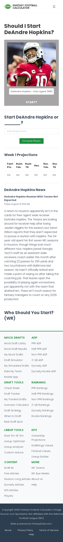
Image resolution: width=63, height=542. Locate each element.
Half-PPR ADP (39, 349)
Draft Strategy (12, 410)
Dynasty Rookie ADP (43, 371)
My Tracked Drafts (15, 399)
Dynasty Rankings (42, 410)
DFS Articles (11, 490)
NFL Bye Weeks (40, 473)
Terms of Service (49, 530)
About (8, 530)
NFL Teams (38, 468)
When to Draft (12, 416)
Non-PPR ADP (39, 354)
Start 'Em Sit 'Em (14, 435)
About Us (37, 479)
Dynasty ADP (39, 365)
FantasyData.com (42, 523)
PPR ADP (36, 343)
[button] (54, 6)
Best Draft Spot (13, 421)
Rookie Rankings (41, 416)
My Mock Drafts (13, 354)
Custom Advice (13, 452)
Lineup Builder (40, 456)
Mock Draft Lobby (15, 343)
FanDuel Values (41, 451)
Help (34, 484)
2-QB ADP (37, 360)
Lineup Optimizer (14, 441)
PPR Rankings (39, 388)
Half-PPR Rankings (42, 393)
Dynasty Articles (14, 484)
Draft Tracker (12, 393)
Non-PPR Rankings (42, 399)
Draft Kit (9, 468)
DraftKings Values (42, 445)
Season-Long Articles (17, 479)
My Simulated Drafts (16, 365)
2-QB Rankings (40, 405)
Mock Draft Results (15, 349)
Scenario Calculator (16, 405)
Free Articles (11, 473)
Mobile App (11, 377)
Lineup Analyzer (13, 447)
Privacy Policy (25, 530)
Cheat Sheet (12, 388)
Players (8, 496)
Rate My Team (13, 371)
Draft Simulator (13, 360)
